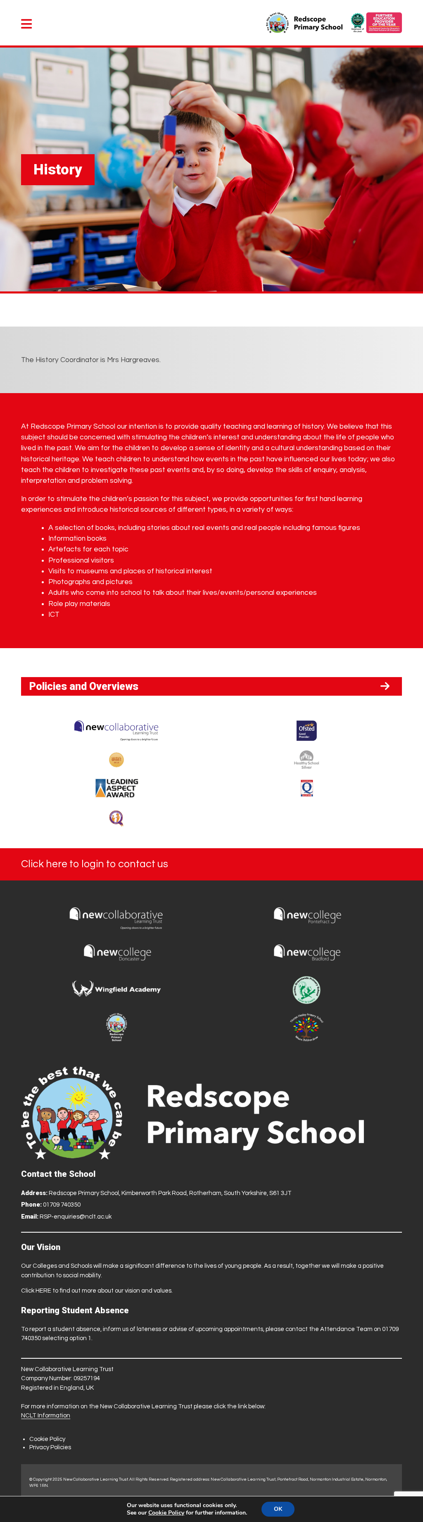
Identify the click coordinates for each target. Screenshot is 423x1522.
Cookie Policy (47, 1439)
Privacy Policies (50, 1447)
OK (278, 1509)
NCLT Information (45, 1415)
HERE (43, 1291)
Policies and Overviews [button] (83, 686)
